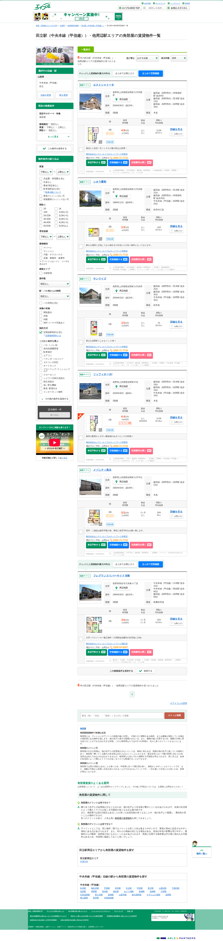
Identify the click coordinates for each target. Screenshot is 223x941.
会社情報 (147, 3)
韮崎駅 (111, 895)
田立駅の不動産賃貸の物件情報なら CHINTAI (160, 917)
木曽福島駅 (109, 898)
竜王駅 (151, 888)
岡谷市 (115, 660)
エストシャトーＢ (103, 84)
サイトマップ (160, 3)
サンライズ (99, 278)
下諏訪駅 (175, 888)
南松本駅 (95, 888)
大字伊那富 (130, 170)
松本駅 (83, 888)
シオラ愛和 (99, 181)
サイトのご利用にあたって (55, 911)
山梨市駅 (123, 895)
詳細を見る (176, 129)
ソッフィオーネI (102, 374)
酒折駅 (116, 891)
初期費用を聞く (141, 162)
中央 (128, 458)
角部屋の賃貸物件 (123, 818)
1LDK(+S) (125, 172)
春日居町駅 (137, 895)
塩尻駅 (83, 891)
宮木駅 (166, 170)
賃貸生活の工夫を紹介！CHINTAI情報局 (43, 920)
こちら (64, 458)
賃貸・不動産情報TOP (35, 911)
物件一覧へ (202, 853)
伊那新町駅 (158, 170)
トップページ (175, 3)
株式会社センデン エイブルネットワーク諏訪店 (107, 644)
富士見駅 (99, 895)
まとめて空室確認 (150, 73)
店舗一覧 (130, 911)
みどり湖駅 (129, 891)
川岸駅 (146, 660)
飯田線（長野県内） (144, 170)
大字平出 (129, 553)
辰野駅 (173, 170)
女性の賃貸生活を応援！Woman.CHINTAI (75, 920)
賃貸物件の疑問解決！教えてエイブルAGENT (122, 916)
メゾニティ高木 (102, 469)
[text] (122, 715)
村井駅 (118, 888)
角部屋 (187, 3)
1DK (147, 269)
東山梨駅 (84, 898)
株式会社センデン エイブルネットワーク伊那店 (107, 154)
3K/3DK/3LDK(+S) (175, 553)
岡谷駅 (153, 660)
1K (122, 365)
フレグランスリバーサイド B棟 (111, 575)
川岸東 (122, 660)
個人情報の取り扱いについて (77, 911)
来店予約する (96, 162)
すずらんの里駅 (153, 895)
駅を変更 (63, 95)
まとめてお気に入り (124, 73)
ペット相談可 (170, 269)
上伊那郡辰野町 (118, 170)
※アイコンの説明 (178, 703)
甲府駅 (140, 888)
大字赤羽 (129, 363)
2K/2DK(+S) (125, 662)
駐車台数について (53, 192)
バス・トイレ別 (137, 172)
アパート (116, 172)
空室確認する (118, 162)
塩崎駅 (153, 891)
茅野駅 (94, 891)
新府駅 (96, 898)
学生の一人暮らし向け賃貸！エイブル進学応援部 (87, 916)
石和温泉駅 (85, 895)
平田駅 (107, 888)
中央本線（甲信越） (120, 269)
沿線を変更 (45, 95)
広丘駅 (129, 888)
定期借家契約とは (53, 335)
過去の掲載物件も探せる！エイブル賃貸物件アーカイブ (48, 916)
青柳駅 (142, 891)
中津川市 (84, 861)
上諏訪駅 (163, 888)
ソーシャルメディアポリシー (100, 911)
